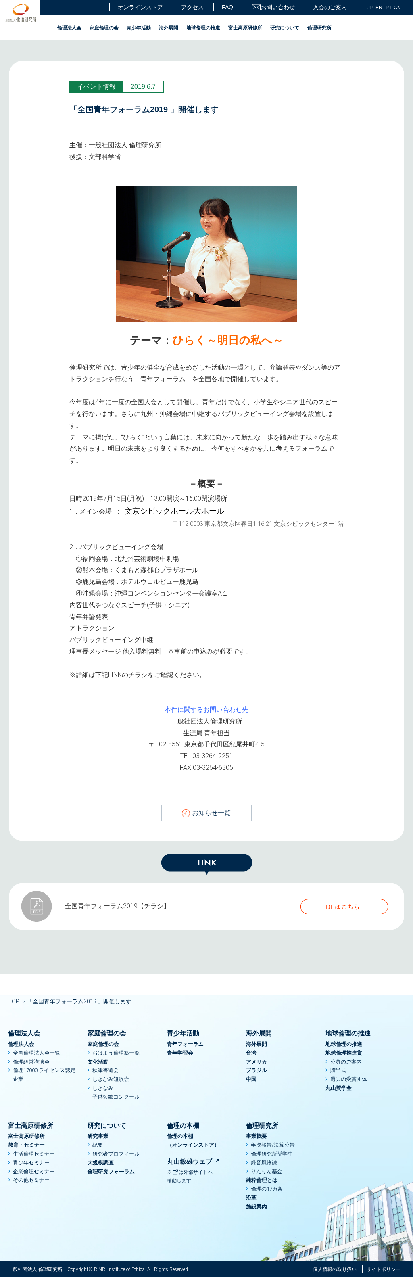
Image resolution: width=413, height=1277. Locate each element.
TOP (13, 1001)
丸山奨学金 (338, 1088)
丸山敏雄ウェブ (190, 1161)
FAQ (227, 7)
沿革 (251, 1198)
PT (389, 7)
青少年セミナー (31, 1163)
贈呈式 (338, 1070)
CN (397, 7)
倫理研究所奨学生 (272, 1154)
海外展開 (168, 28)
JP (370, 7)
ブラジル (256, 1070)
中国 (251, 1079)
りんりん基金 (266, 1171)
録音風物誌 (264, 1163)
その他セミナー (31, 1180)
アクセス (192, 7)
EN (378, 7)
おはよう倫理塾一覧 (116, 1053)
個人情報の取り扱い (335, 1269)
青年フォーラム (185, 1044)
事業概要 (256, 1136)
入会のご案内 (330, 7)
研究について (284, 28)
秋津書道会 (105, 1070)
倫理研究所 (319, 28)
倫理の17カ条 (267, 1189)
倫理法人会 (69, 28)
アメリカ (256, 1062)
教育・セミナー (26, 1145)
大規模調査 (101, 1163)
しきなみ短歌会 (110, 1079)
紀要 (97, 1145)
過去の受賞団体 (348, 1079)
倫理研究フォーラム (111, 1171)
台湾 (251, 1053)
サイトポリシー (383, 1269)
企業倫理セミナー (34, 1171)
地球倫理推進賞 (343, 1053)
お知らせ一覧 (211, 813)
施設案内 (256, 1207)
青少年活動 (139, 28)
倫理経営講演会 (31, 1062)
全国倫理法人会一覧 (36, 1053)
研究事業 (98, 1136)
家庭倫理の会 (104, 28)
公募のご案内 (346, 1062)
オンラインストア (140, 7)
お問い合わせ (278, 7)
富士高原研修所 (245, 28)
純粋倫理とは (261, 1180)
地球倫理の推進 (203, 28)
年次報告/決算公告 (273, 1145)
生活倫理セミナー (34, 1154)
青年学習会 (180, 1053)
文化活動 (98, 1062)
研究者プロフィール (116, 1154)
